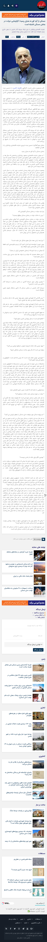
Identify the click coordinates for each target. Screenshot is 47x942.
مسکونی (17, 923)
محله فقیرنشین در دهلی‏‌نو (22, 859)
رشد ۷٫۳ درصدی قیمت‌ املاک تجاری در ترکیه (18, 725)
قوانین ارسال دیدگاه (33, 644)
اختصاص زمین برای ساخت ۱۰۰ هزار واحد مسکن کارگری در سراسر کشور (17, 686)
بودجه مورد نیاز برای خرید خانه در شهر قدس (18, 735)
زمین (21, 919)
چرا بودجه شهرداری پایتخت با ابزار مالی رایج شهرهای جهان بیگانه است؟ (18, 822)
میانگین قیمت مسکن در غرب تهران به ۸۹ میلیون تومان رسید (17, 745)
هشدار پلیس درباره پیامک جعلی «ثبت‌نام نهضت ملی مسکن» (17, 696)
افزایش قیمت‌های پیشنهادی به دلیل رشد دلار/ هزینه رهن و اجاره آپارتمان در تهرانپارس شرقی (18, 785)
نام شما (40, 635)
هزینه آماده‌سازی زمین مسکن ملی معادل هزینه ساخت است (18, 666)
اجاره (25, 923)
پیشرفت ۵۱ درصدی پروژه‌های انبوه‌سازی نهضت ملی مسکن (18, 832)
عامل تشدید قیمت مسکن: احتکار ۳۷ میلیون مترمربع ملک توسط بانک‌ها (19, 881)
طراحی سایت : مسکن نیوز (23, 938)
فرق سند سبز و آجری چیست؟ (21, 869)
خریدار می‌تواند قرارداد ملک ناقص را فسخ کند (17, 891)
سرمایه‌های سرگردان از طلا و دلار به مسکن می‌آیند (19, 763)
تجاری (29, 919)
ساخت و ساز (12, 919)
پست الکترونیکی (17, 635)
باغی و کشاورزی (35, 923)
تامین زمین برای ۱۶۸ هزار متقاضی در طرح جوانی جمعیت (19, 676)
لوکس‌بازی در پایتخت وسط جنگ (20, 810)
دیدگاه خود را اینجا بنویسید (34, 625)
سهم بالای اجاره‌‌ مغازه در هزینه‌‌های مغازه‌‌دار (20, 714)
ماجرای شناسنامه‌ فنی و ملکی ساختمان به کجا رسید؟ (18, 773)
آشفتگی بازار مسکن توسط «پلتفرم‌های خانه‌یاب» (18, 793)
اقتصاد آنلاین (17, 88)
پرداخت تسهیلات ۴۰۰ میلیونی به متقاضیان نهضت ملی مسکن (18, 589)
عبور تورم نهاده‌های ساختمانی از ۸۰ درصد (18, 841)
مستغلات (37, 919)
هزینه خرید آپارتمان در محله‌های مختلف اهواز (19, 553)
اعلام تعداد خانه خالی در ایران (23, 576)
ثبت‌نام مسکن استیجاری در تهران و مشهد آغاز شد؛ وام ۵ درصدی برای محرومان (19, 565)
